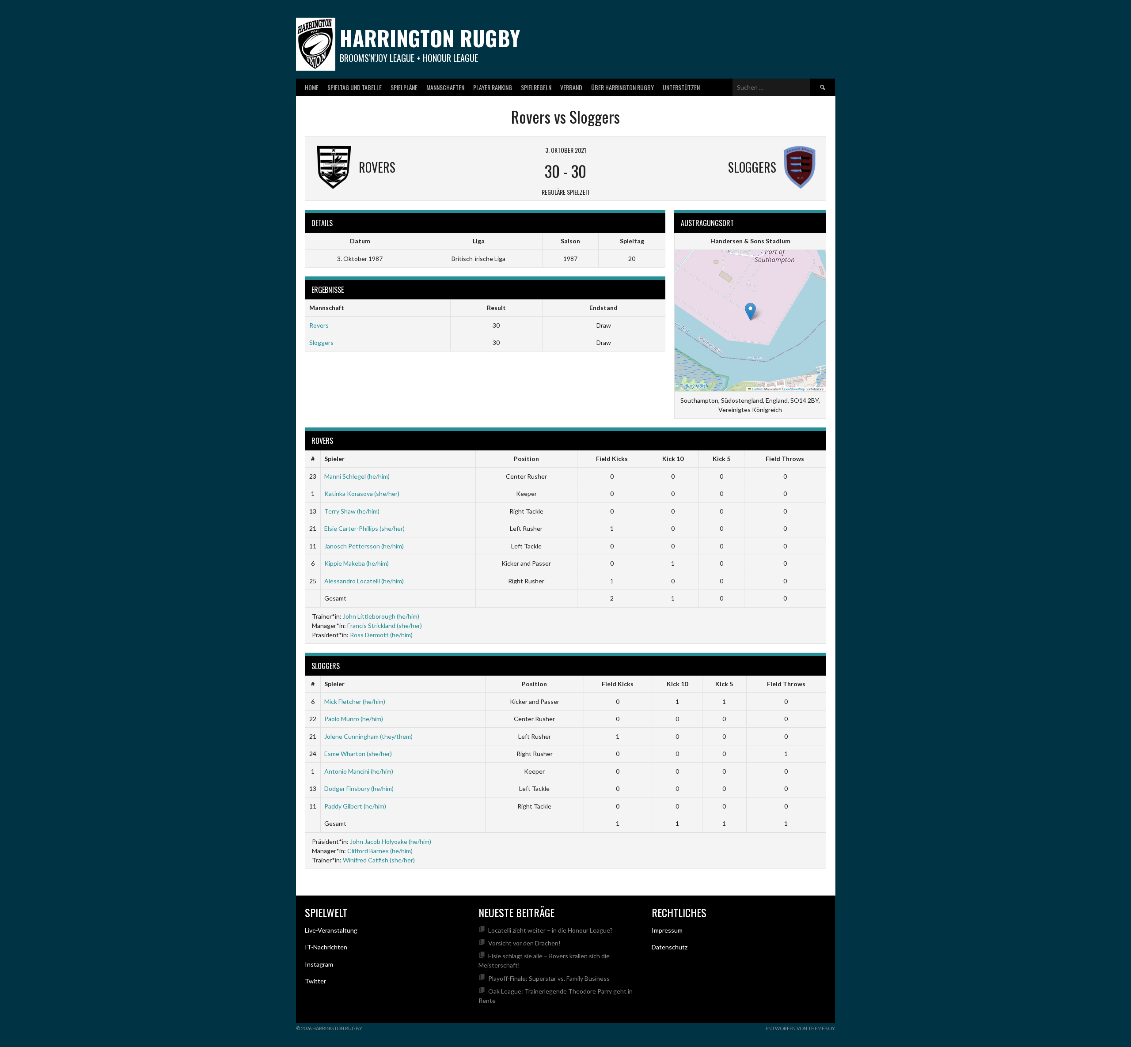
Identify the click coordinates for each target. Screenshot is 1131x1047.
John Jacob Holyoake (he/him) (390, 841)
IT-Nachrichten (326, 947)
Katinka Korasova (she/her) (361, 493)
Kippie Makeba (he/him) (356, 563)
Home (312, 87)
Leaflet (756, 388)
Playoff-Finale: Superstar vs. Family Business (549, 978)
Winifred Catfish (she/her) (379, 860)
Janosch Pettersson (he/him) (364, 546)
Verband (571, 87)
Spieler (334, 458)
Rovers (319, 325)
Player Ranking (492, 87)
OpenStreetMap (793, 388)
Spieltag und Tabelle (354, 87)
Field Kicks (612, 458)
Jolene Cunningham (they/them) (368, 736)
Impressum (667, 930)
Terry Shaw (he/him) (352, 511)
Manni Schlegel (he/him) (357, 476)
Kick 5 (721, 458)
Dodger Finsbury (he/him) (359, 788)
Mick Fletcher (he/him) (354, 701)
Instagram (319, 964)
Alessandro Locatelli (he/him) (364, 581)
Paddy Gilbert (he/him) (355, 806)
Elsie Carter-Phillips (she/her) (364, 528)
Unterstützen (681, 87)
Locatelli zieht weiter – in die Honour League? (550, 930)
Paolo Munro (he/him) (353, 718)
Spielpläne (404, 87)
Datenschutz (669, 947)
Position (526, 458)
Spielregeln (536, 87)
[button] (750, 311)
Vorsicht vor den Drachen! (524, 943)
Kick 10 (672, 458)
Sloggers (321, 342)
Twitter (315, 981)
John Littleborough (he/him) (381, 616)
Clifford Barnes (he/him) (380, 850)
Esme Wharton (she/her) (358, 753)
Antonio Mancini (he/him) (358, 771)
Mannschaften (445, 87)
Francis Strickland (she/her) (384, 625)
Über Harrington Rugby (622, 87)
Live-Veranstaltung (331, 930)
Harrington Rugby (430, 37)
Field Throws (785, 458)
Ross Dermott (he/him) (381, 635)
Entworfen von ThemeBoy (800, 1028)
